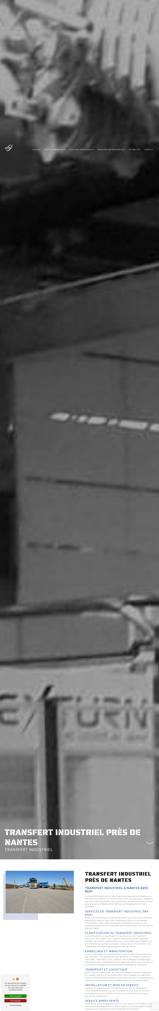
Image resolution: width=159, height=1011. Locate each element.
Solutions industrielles (81, 149)
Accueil (36, 149)
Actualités (134, 149)
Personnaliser (15, 1005)
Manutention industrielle (111, 149)
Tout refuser (15, 1000)
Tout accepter (15, 996)
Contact (148, 149)
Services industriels (54, 149)
